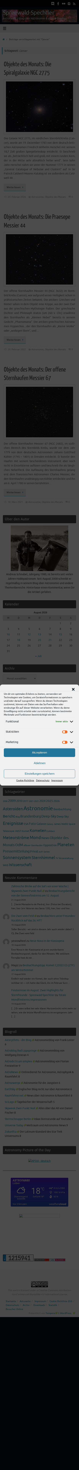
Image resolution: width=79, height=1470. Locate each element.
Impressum (57, 780)
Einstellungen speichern (39, 773)
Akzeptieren (39, 752)
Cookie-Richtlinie (25, 780)
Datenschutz (42, 780)
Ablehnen (39, 763)
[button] (73, 689)
